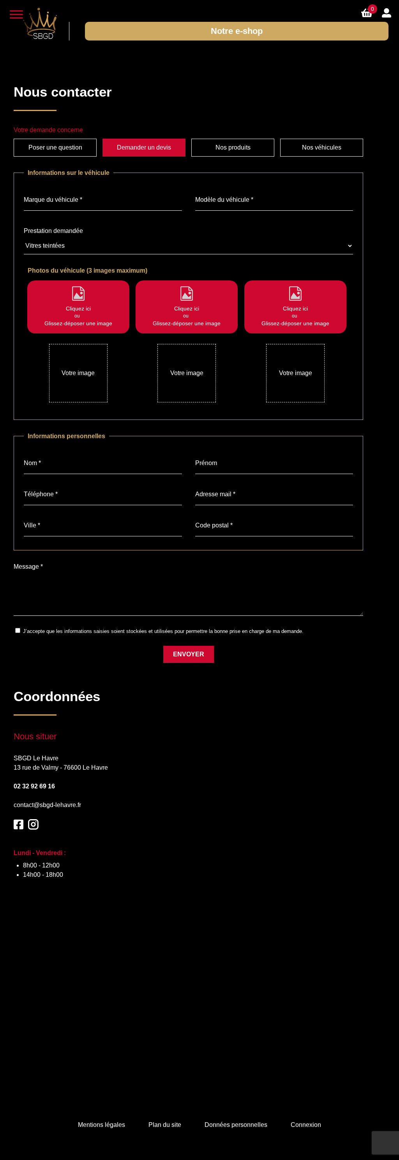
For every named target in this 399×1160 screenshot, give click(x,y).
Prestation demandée (53, 230)
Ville (32, 525)
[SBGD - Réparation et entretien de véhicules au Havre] (39, 23)
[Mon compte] (386, 13)
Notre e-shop (237, 31)
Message (28, 566)
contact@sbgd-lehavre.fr (47, 805)
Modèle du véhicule (224, 199)
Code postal (214, 525)
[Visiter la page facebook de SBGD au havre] (18, 823)
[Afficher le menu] (16, 14)
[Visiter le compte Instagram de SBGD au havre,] (33, 823)
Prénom (206, 463)
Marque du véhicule (53, 199)
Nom (32, 463)
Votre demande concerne (48, 130)
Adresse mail (215, 494)
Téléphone (41, 494)
